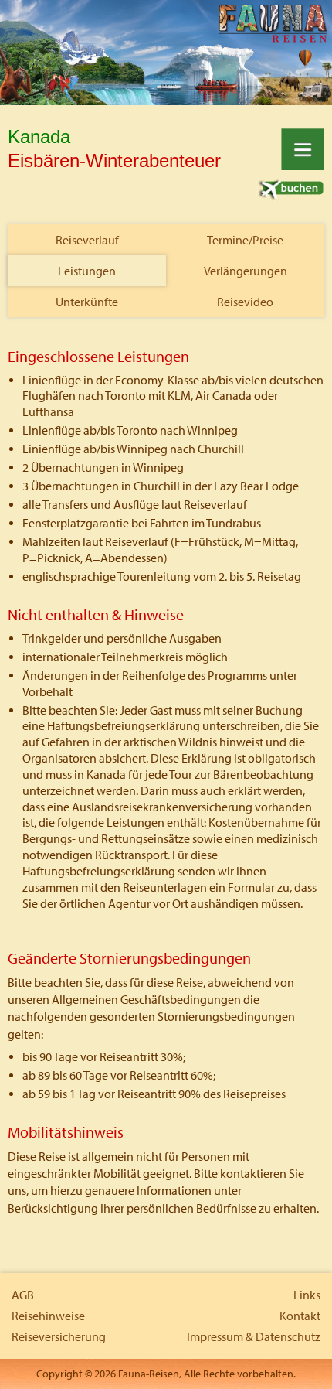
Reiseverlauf (87, 239)
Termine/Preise (245, 239)
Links (306, 1294)
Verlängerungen (245, 270)
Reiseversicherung (59, 1336)
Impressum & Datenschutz (253, 1336)
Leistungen (87, 270)
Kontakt (299, 1315)
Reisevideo (245, 301)
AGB (23, 1294)
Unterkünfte (87, 301)
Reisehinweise (48, 1315)
